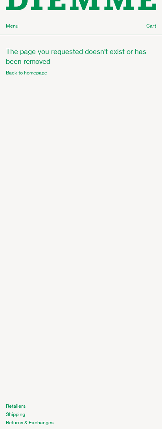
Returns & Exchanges (29, 422)
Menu (12, 26)
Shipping (15, 414)
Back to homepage (26, 73)
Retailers (16, 406)
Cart (151, 26)
